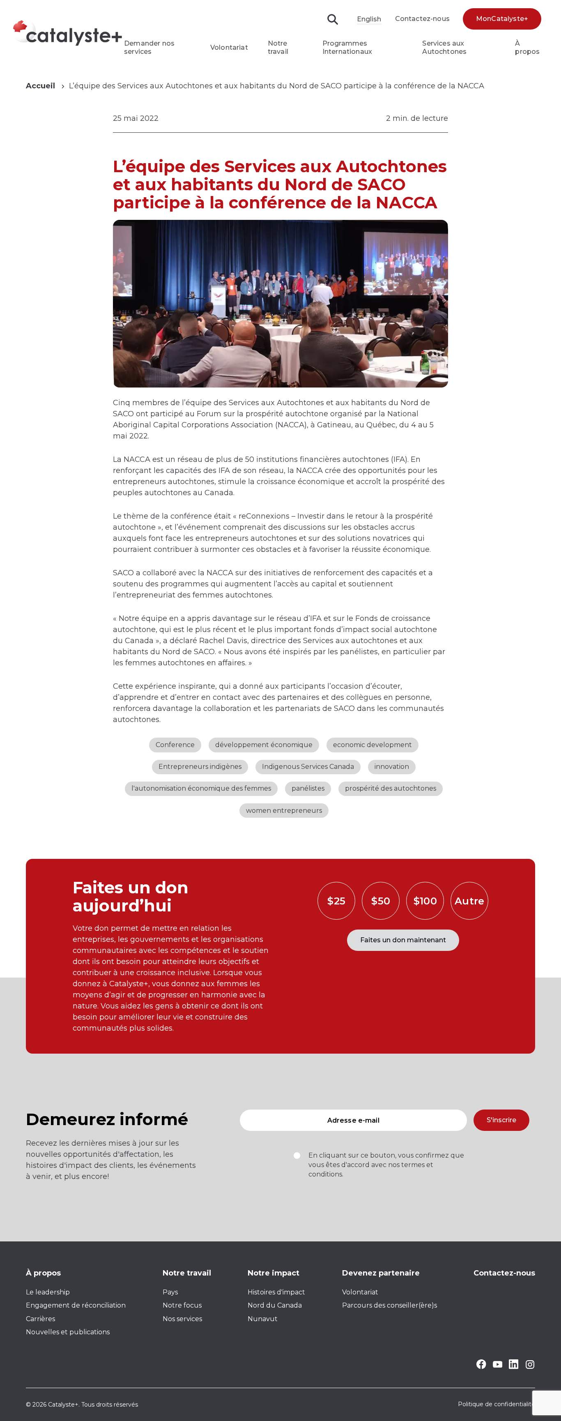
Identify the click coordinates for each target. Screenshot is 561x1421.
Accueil (40, 85)
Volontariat (229, 47)
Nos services (182, 1319)
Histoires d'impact (276, 1292)
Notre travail (278, 47)
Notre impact (273, 1273)
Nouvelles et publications (68, 1332)
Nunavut (263, 1319)
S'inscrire (501, 1120)
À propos (527, 47)
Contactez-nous (422, 19)
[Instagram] (530, 1367)
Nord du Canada (275, 1305)
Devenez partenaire (381, 1273)
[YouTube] (497, 1365)
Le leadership (48, 1292)
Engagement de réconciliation (76, 1305)
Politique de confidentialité (496, 1404)
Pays (170, 1292)
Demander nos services (149, 47)
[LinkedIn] (513, 1367)
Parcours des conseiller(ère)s (389, 1305)
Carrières (40, 1319)
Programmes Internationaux (347, 47)
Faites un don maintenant (403, 940)
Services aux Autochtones (444, 47)
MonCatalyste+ (502, 19)
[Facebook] (481, 1367)
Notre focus (182, 1305)
